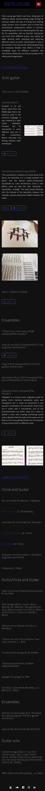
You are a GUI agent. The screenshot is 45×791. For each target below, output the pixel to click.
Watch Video (10, 153)
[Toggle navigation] (38, 4)
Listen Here (10, 301)
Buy (8, 208)
